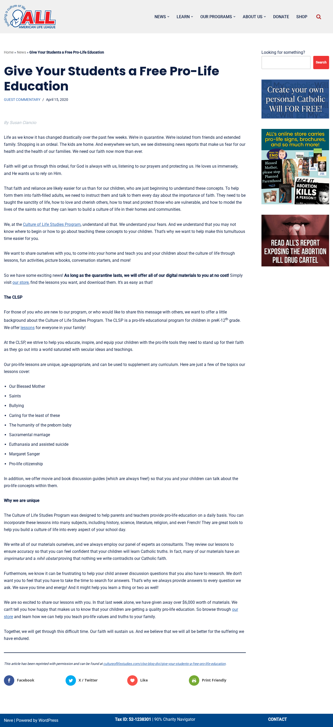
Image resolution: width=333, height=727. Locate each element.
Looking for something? (283, 52)
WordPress (48, 720)
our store (20, 282)
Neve (8, 720)
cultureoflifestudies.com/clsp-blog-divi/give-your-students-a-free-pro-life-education (164, 664)
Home (9, 52)
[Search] (318, 16)
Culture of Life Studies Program (52, 224)
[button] (168, 17)
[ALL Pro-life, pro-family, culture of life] (30, 17)
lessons (28, 327)
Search (321, 62)
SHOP (301, 16)
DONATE (281, 16)
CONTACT (277, 719)
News (21, 52)
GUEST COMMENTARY (22, 99)
